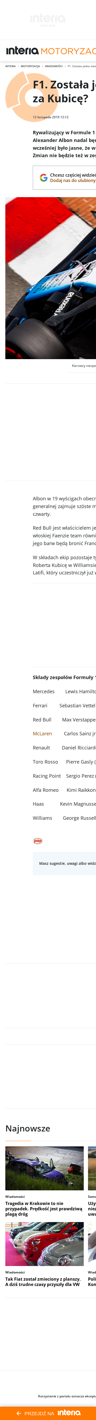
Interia (10, 66)
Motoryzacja (30, 66)
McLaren (42, 733)
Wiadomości (54, 66)
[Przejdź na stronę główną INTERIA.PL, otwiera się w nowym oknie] (22, 50)
